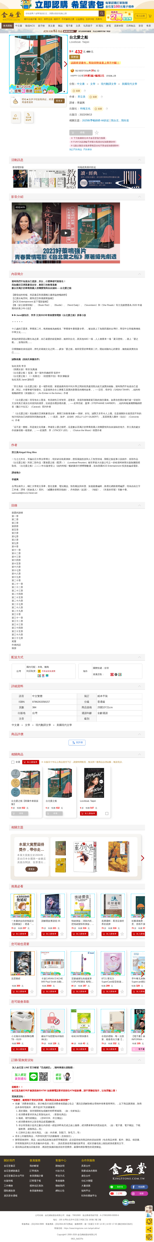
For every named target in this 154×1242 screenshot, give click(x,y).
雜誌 (60, 25)
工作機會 (8, 1185)
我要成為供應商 (89, 1170)
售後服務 (60, 1180)
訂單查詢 (34, 1170)
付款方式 (60, 1170)
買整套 (75, 57)
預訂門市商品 (75, 149)
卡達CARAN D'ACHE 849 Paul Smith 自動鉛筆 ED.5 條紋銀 (52, 981)
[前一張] (11, 64)
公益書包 (80, 19)
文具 (78, 25)
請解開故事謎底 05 (50, 921)
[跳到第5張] (140, 187)
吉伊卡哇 (90, 19)
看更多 (59, 100)
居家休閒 (118, 25)
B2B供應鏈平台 (89, 1195)
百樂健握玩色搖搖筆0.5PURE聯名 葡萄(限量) (82, 981)
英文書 (51, 25)
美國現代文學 (129, 83)
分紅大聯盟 (87, 1180)
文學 (92, 83)
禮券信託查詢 (36, 1185)
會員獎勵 (7, 25)
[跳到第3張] (136, 187)
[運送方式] (149, 1237)
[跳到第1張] (64, 91)
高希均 (99, 19)
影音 (141, 25)
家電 (108, 25)
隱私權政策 (9, 1190)
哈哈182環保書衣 (80, 1036)
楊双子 (57, 19)
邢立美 (81, 96)
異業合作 (85, 1165)
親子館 (41, 25)
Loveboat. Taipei (88, 801)
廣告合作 (85, 1175)
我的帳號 (34, 1165)
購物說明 (60, 1165)
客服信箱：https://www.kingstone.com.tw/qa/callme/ (77, 1228)
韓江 (40, 19)
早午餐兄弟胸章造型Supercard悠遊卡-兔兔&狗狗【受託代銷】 (143, 981)
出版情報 (8, 1180)
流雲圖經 (15, 978)
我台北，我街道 (120, 120)
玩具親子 (87, 25)
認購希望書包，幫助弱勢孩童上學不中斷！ (95, 62)
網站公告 (60, 1190)
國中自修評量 (30, 19)
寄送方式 (60, 1175)
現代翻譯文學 (108, 83)
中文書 (18, 25)
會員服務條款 (36, 1190)
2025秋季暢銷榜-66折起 (95, 120)
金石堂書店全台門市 (14, 1175)
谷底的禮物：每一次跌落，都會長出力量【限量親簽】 (113, 1039)
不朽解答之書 (68, 19)
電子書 (69, 25)
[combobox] (61, 13)
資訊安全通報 (10, 1195)
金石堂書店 (9, 1165)
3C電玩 (99, 25)
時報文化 (85, 108)
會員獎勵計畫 (36, 1175)
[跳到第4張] (138, 187)
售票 (148, 25)
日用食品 (130, 25)
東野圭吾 (48, 19)
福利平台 (85, 1190)
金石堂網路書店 (12, 1170)
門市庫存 (87, 149)
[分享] (149, 1229)
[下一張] (65, 64)
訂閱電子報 (35, 1180)
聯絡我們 (60, 1185)
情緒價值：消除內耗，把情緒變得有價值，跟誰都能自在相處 (82, 924)
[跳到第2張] (66, 91)
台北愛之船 (51, 801)
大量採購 (85, 1185)
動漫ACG (30, 25)
